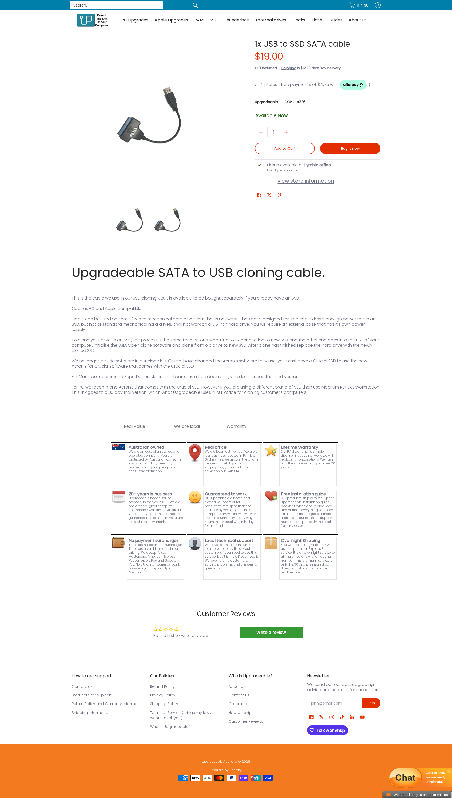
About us (237, 686)
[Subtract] (261, 132)
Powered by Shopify (226, 770)
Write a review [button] (271, 632)
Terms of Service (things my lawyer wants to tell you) (182, 715)
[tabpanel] (226, 507)
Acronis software (240, 361)
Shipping (288, 68)
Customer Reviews (246, 721)
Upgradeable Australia (219, 761)
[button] (259, 195)
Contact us (82, 686)
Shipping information (91, 712)
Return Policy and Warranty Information (108, 703)
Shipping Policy (164, 703)
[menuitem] (359, 5)
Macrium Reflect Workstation (350, 387)
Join (371, 703)
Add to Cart (285, 148)
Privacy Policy (162, 695)
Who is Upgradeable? (170, 726)
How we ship (240, 712)
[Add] (286, 132)
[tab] (134, 427)
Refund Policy (162, 686)
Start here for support (92, 695)
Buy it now (350, 148)
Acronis (126, 387)
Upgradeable (266, 101)
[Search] (195, 5)
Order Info (238, 703)
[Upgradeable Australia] (93, 20)
